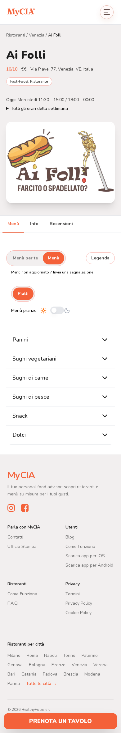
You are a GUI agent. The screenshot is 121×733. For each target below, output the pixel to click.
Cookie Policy (78, 612)
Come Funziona (80, 546)
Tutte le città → (41, 683)
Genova (15, 664)
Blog (69, 537)
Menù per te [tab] (25, 258)
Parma (13, 683)
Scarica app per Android (89, 565)
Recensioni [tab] (61, 224)
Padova (50, 674)
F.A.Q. (12, 603)
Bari (11, 674)
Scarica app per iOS (85, 555)
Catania (29, 674)
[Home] (21, 12)
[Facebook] (25, 507)
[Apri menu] (107, 12)
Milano (13, 655)
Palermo (90, 655)
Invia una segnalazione (73, 272)
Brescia (71, 674)
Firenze (58, 664)
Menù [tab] (13, 224)
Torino (69, 655)
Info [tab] (34, 224)
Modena (92, 674)
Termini (72, 594)
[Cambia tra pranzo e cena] (57, 310)
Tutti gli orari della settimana (39, 108)
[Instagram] (11, 507)
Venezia (36, 35)
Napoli (50, 655)
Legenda (100, 258)
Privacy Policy (78, 603)
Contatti (15, 537)
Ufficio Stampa (22, 546)
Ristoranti (15, 35)
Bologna (37, 664)
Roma (32, 655)
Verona (100, 664)
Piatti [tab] (23, 294)
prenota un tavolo (60, 721)
